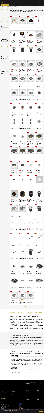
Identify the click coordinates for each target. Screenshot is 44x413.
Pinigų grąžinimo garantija (27, 399)
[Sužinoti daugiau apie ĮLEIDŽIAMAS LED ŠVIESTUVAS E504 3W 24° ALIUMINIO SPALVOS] (30, 107)
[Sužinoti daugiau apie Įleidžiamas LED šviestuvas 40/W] (30, 63)
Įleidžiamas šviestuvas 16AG (14, 27)
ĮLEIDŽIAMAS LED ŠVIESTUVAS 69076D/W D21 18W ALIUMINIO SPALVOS (39, 71)
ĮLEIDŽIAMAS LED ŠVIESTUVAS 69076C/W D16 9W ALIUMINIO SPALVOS (14, 86)
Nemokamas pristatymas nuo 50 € (27, 391)
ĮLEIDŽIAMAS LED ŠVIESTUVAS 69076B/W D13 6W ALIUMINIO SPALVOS (22, 86)
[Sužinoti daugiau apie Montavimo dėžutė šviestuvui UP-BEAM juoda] (14, 35)
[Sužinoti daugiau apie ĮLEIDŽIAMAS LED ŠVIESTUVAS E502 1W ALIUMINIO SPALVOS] (39, 107)
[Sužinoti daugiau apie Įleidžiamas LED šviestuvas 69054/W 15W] (39, 49)
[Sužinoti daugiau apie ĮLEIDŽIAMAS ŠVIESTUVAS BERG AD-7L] (39, 208)
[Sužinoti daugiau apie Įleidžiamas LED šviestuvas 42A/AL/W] (22, 63)
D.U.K (1, 393)
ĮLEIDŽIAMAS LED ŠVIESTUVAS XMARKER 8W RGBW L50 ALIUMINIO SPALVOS (30, 230)
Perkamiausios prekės (13, 391)
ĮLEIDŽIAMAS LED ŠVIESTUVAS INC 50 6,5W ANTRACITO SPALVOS (22, 172)
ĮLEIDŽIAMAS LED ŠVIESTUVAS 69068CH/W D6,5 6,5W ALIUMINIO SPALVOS (39, 86)
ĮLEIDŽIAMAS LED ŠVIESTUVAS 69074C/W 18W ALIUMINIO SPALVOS (30, 143)
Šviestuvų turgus (13, 396)
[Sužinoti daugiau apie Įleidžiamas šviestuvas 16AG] (14, 20)
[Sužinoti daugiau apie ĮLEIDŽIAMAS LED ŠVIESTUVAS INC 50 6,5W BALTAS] (30, 165)
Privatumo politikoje (15, 410)
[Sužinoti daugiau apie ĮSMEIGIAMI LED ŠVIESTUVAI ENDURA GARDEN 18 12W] (22, 35)
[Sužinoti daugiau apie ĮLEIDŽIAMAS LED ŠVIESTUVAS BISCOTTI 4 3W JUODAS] (22, 193)
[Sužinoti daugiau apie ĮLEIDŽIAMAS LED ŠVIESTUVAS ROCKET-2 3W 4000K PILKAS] (39, 121)
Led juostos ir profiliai (13, 393)
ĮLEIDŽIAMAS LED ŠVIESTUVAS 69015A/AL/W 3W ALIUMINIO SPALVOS (22, 216)
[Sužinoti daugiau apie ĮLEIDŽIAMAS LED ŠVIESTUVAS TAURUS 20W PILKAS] (14, 280)
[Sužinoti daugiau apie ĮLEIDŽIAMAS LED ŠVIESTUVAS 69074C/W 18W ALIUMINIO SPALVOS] (30, 136)
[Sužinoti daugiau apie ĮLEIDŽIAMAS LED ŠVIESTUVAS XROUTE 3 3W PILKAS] (14, 121)
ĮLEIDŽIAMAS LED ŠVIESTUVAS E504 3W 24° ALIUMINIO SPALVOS (30, 115)
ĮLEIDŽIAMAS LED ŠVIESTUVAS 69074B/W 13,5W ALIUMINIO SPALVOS (39, 143)
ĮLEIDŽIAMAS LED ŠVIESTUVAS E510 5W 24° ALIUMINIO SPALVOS (39, 100)
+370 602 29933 (3, 405)
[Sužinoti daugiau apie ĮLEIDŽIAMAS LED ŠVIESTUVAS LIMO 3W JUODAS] (14, 193)
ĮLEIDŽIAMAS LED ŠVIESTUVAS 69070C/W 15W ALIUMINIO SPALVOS (30, 158)
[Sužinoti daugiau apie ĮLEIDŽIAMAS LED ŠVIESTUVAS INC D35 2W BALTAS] (22, 179)
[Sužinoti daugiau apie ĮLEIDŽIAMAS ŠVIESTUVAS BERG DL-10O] (14, 49)
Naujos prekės (13, 390)
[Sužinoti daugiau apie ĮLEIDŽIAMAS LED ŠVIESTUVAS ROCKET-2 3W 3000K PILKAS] (14, 136)
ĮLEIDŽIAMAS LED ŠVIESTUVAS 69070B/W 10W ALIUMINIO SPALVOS (39, 158)
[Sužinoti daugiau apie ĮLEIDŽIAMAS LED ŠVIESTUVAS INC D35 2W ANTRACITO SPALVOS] (14, 179)
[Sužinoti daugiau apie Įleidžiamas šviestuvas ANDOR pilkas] (22, 49)
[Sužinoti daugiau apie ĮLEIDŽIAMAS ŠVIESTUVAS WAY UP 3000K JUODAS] (14, 266)
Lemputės (12, 394)
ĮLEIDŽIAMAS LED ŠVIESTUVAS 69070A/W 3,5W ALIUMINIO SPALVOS (14, 172)
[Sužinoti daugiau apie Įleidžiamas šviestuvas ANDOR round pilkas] (30, 49)
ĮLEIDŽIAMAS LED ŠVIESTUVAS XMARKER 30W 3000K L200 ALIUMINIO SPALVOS (39, 230)
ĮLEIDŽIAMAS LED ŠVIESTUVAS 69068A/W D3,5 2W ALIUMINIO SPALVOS (30, 100)
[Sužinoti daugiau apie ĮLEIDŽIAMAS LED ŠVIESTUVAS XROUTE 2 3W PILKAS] (22, 121)
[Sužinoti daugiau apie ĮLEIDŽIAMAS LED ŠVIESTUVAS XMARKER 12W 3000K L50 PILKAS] (22, 251)
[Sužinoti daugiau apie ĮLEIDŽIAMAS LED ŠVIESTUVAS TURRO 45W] (30, 193)
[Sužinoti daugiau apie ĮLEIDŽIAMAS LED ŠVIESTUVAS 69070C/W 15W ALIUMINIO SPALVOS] (30, 150)
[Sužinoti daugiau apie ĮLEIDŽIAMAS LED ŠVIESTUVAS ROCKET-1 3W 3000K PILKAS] (22, 136)
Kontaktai (2, 394)
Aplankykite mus (3, 398)
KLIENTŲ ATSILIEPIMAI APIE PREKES (40, 383)
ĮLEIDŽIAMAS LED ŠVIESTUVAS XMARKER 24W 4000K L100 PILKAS (30, 245)
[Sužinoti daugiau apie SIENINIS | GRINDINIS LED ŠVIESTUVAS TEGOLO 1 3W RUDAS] (30, 35)
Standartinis (34, 14)
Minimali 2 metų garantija (38, 391)
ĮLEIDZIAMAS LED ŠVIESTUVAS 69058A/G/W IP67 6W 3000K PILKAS (30, 302)
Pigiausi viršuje (37, 14)
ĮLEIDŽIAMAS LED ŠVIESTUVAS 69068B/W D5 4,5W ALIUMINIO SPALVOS (22, 100)
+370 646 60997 (6, 405)
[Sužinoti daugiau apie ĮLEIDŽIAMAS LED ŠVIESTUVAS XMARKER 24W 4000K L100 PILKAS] (30, 237)
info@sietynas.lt (4, 406)
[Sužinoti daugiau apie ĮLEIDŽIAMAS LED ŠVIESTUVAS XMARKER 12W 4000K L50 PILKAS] (14, 251)
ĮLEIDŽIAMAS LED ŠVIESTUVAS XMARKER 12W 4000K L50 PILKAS (14, 259)
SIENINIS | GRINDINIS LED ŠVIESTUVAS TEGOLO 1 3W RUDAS (30, 42)
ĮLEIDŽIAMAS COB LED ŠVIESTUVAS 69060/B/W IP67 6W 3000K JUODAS (30, 28)
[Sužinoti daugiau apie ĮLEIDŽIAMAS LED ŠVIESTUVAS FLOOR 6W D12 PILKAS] (30, 280)
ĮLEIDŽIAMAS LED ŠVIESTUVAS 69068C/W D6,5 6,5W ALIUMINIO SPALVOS (14, 100)
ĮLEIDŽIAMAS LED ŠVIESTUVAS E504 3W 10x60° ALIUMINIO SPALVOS (14, 115)
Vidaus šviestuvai (13, 392)
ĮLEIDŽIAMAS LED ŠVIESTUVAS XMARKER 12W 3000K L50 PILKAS (22, 259)
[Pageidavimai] (41, 2)
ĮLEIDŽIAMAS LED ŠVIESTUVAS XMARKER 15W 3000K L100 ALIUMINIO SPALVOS (14, 245)
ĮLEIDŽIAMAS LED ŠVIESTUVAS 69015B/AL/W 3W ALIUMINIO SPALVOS (39, 42)
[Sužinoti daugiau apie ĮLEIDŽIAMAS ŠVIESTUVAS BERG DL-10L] (30, 208)
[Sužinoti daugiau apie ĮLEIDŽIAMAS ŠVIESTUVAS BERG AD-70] (30, 251)
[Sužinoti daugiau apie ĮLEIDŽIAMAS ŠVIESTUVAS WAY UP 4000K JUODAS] (39, 251)
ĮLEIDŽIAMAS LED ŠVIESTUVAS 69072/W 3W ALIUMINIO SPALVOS (22, 158)
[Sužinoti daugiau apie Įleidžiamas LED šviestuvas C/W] (22, 20)
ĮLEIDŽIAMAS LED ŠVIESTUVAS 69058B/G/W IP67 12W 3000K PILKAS (22, 302)
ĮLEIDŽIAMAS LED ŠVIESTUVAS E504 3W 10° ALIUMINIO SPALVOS (22, 115)
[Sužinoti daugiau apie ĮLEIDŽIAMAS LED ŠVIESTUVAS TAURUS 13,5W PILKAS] (39, 266)
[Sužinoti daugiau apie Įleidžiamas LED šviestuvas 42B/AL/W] (14, 63)
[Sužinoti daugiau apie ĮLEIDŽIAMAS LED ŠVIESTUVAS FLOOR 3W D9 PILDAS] (22, 280)
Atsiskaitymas (2, 391)
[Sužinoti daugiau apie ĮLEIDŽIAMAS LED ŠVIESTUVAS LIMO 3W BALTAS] (39, 179)
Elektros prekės (13, 395)
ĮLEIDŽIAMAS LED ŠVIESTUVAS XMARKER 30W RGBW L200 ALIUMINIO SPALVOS (14, 230)
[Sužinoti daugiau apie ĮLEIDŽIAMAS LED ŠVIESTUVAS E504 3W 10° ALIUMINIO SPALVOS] (22, 107)
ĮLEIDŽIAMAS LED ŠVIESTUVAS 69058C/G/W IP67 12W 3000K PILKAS (14, 302)
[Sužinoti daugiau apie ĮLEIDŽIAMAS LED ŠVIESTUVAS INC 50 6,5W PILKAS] (39, 165)
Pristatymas (2, 390)
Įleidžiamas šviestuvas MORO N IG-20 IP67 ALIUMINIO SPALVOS (39, 201)
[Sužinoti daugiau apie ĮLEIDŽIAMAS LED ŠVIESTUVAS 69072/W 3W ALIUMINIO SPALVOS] (22, 150)
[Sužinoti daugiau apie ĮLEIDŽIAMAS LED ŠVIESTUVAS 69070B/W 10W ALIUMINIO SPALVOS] (39, 150)
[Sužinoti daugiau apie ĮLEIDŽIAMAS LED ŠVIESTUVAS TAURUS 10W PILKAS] (30, 266)
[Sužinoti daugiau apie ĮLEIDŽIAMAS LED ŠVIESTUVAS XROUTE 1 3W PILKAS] (30, 121)
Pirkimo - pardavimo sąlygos (3, 392)
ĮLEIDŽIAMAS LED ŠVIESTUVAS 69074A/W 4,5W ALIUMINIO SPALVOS (14, 158)
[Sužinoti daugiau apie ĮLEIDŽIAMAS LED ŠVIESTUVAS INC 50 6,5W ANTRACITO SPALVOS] (22, 165)
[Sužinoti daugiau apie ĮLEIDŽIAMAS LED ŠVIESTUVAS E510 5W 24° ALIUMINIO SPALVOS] (39, 92)
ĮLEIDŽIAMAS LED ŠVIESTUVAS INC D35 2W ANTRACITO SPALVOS (14, 187)
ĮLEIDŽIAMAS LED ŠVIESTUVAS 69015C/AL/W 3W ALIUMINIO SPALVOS (14, 216)
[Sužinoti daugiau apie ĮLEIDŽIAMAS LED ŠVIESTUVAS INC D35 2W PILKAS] (30, 179)
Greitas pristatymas (3, 13)
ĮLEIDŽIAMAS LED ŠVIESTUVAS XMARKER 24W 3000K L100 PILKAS (39, 245)
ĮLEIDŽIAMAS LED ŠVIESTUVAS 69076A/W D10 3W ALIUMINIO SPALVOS (30, 86)
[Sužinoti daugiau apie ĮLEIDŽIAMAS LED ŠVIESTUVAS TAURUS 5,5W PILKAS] (22, 266)
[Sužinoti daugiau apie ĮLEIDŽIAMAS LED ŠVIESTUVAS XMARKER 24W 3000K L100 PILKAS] (39, 237)
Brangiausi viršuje (41, 14)
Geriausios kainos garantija (38, 399)
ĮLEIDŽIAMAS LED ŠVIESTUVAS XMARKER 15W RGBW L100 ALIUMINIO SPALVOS (22, 230)
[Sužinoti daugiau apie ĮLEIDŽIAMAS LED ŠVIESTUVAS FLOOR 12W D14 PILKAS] (39, 280)
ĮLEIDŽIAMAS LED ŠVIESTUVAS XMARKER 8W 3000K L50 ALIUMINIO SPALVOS (22, 245)
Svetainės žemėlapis (2, 395)
